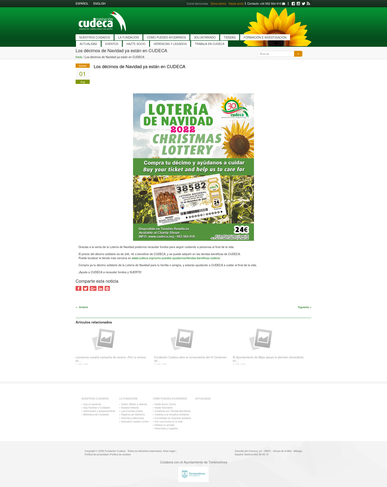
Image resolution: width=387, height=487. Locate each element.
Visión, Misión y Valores (134, 404)
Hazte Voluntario (164, 407)
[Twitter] (303, 4)
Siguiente (304, 307)
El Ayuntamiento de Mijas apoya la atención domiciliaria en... (268, 359)
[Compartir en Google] (93, 288)
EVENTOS (111, 44)
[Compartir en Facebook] (78, 288)
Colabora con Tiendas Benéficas (172, 411)
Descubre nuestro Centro (135, 421)
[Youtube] (298, 4)
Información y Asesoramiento (99, 411)
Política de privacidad (96, 454)
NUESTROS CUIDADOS (94, 37)
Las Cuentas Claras (132, 411)
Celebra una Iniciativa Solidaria (172, 414)
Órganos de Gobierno (133, 414)
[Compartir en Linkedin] (100, 288)
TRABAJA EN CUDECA (209, 44)
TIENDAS (230, 37)
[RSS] (308, 4)
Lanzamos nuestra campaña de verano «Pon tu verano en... (111, 359)
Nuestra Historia (130, 407)
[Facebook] (293, 4)
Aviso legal (169, 451)
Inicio (79, 57)
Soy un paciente (92, 404)
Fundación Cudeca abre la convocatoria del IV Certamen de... (190, 359)
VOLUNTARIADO (205, 37)
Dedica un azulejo (165, 425)
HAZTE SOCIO (136, 44)
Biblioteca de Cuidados (96, 414)
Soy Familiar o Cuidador (96, 407)
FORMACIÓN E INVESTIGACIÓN (265, 37)
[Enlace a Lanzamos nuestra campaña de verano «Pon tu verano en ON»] (113, 338)
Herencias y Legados (166, 428)
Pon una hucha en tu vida (169, 421)
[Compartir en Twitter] (85, 288)
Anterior (82, 307)
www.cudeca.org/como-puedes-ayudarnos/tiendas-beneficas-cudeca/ (176, 258)
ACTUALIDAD (88, 44)
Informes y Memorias (132, 418)
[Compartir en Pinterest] (107, 288)
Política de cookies (120, 454)
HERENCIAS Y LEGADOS (170, 44)
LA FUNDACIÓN (128, 37)
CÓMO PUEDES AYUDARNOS (166, 37)
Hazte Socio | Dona (165, 404)
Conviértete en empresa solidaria (173, 418)
